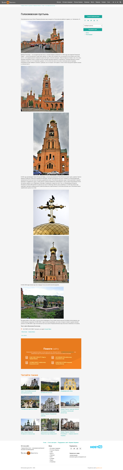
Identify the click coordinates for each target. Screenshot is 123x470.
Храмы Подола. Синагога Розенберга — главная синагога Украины (69, 433)
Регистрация (89, 34)
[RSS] (80, 448)
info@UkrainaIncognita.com (67, 352)
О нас (108, 2)
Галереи (104, 2)
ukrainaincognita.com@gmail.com (78, 456)
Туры (51, 451)
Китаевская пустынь (46, 392)
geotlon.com (99, 467)
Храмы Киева (31, 331)
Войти (87, 32)
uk (113, 2)
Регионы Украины (76, 2)
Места (92, 2)
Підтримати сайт (93, 29)
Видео (51, 460)
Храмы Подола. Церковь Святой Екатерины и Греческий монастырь (70, 410)
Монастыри (24, 331)
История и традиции (65, 2)
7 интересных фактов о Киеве (29, 409)
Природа (97, 2)
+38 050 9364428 (73, 455)
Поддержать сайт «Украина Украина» (68, 442)
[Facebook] (71, 448)
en (117, 2)
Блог (51, 456)
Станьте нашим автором (93, 16)
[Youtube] (77, 448)
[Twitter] (74, 448)
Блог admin (24, 335)
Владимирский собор (67, 391)
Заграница (85, 2)
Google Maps (48, 329)
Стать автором (52, 442)
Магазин (59, 2)
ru (115, 2)
